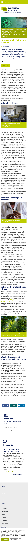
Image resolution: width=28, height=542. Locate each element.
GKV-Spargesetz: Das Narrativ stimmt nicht (11, 450)
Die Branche (5, 497)
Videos (3, 499)
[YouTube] (2, 2)
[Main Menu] (25, 9)
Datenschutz (5, 523)
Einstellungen (7, 532)
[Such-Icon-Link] (26, 2)
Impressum (4, 520)
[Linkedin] (8, 2)
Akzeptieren (5, 539)
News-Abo (4, 508)
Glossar (4, 514)
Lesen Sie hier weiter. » (9, 471)
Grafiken (4, 494)
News (3, 491)
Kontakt (4, 517)
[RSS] (5, 2)
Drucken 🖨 (5, 65)
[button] (5, 405)
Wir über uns (5, 511)
